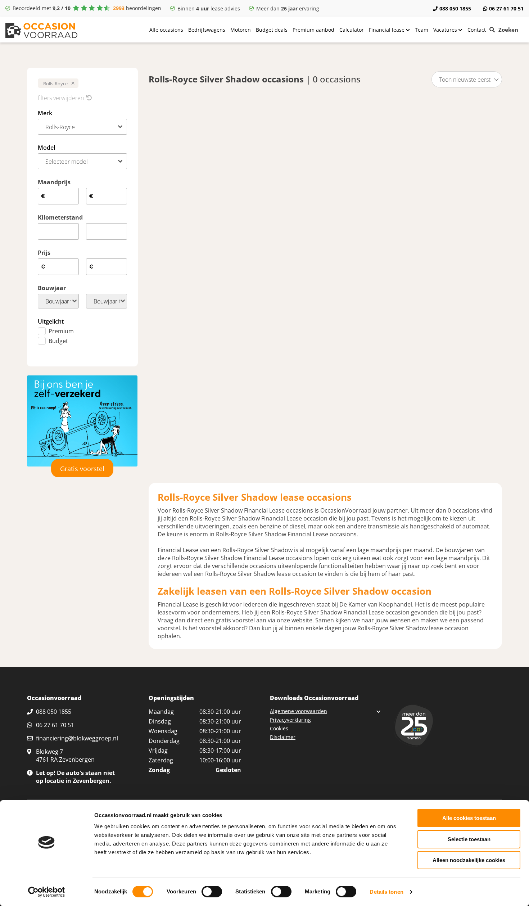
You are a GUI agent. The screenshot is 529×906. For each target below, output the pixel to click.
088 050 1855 (455, 8)
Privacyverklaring (290, 719)
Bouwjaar (52, 288)
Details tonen (386, 892)
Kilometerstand (60, 217)
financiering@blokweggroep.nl (77, 738)
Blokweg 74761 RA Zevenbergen (65, 755)
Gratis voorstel (82, 468)
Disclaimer (282, 737)
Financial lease (387, 29)
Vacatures (445, 29)
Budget (58, 341)
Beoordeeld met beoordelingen (87, 8)
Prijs (44, 253)
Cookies (279, 728)
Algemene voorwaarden (298, 711)
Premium (61, 331)
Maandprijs (54, 182)
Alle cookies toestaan (469, 818)
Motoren (240, 29)
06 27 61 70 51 (506, 8)
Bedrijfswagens (206, 29)
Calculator (351, 29)
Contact (476, 29)
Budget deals (272, 29)
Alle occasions (166, 29)
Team (421, 29)
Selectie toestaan (469, 839)
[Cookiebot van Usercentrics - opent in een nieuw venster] (46, 892)
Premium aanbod (313, 29)
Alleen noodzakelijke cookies (469, 860)
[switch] (212, 891)
